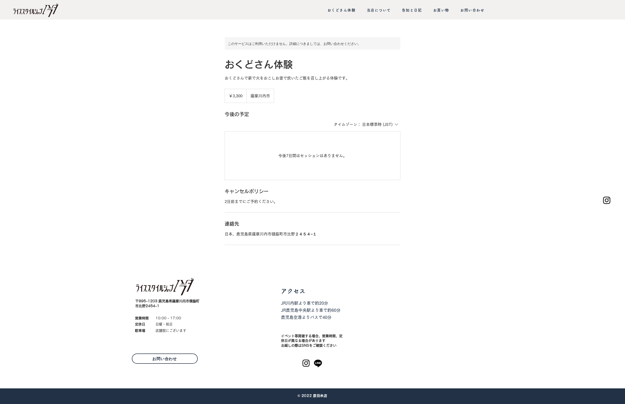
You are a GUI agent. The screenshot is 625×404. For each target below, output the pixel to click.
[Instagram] (607, 200)
